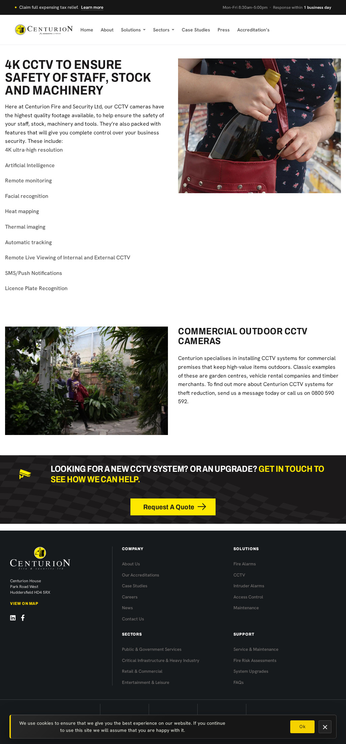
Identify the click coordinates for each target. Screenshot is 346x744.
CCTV (239, 575)
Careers (130, 597)
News (127, 608)
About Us (131, 564)
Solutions (131, 30)
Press (224, 30)
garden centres (228, 375)
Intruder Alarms (248, 586)
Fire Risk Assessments (254, 660)
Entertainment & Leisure (145, 682)
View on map (24, 603)
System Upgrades (250, 671)
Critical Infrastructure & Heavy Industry (160, 660)
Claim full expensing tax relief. (61, 7)
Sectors (161, 30)
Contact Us (133, 619)
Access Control (248, 597)
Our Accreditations (140, 575)
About (107, 30)
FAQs (238, 682)
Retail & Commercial (142, 671)
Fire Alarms (244, 564)
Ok (302, 726)
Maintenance (246, 608)
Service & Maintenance (255, 649)
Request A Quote (168, 507)
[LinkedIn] (13, 617)
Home (86, 30)
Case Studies (196, 30)
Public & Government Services (151, 649)
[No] (325, 726)
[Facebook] (23, 617)
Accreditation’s (253, 30)
